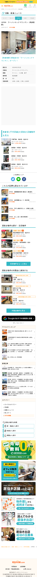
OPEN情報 (12, 27)
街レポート (8, 412)
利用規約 (14, 566)
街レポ (11, 18)
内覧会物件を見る (18, 311)
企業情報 (22, 566)
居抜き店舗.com (5, 546)
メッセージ (30, 6)
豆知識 (32, 18)
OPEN (18, 18)
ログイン (34, 6)
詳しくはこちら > (18, 323)
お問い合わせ (27, 569)
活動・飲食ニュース (17, 546)
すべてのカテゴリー (11, 404)
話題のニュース (9, 410)
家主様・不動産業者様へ (13, 569)
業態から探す (11, 435)
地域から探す (11, 430)
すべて (5, 18)
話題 (25, 18)
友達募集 (25, 6)
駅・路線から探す (13, 426)
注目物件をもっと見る (18, 264)
